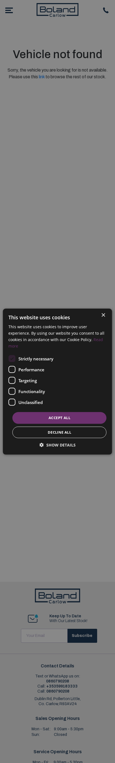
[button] (58, 445)
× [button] (103, 315)
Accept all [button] (59, 417)
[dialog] (57, 381)
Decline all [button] (59, 432)
